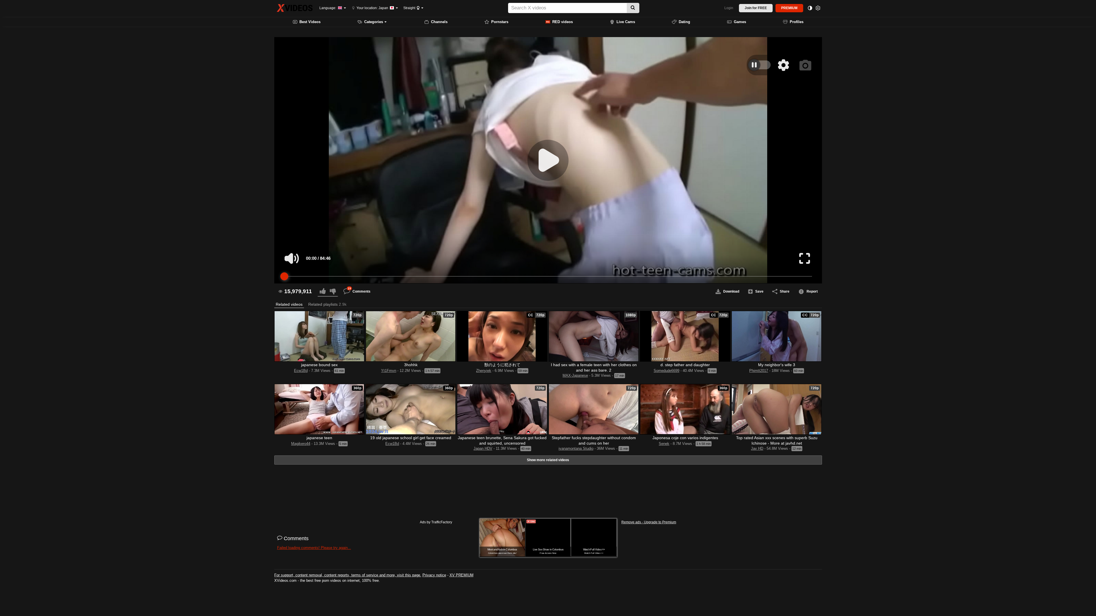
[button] (289, 304)
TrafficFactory (441, 522)
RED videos (562, 22)
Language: (328, 8)
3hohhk (411, 364)
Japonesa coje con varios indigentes (685, 437)
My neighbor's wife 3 (776, 364)
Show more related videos (548, 460)
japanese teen (319, 437)
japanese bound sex (319, 364)
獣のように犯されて (502, 364)
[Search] (633, 8)
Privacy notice (434, 575)
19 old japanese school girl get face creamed (410, 437)
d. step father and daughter (685, 364)
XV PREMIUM (462, 575)
